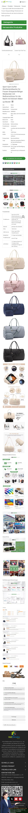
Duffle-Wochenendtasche (10, 725)
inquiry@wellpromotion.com (11, 782)
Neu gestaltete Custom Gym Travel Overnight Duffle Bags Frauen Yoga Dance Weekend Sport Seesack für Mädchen (21, 50)
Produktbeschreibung (9, 169)
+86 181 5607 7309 (14, 784)
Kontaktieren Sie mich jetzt (15, 158)
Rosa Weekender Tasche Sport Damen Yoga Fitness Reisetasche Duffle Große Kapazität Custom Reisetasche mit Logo (8, 50)
